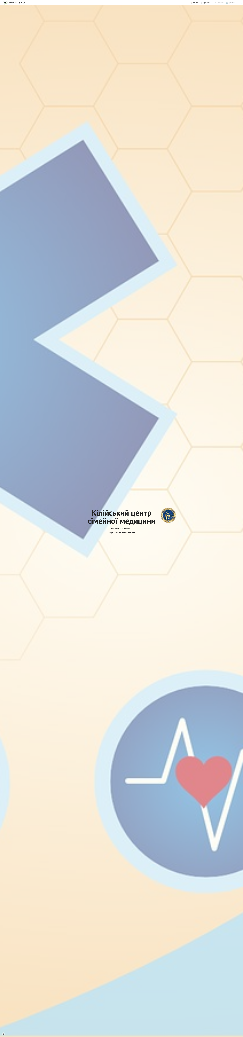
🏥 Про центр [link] (230, 3)
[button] (240, 2)
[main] (121, 516)
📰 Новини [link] (218, 3)
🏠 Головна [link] (194, 3)
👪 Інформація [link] (205, 3)
